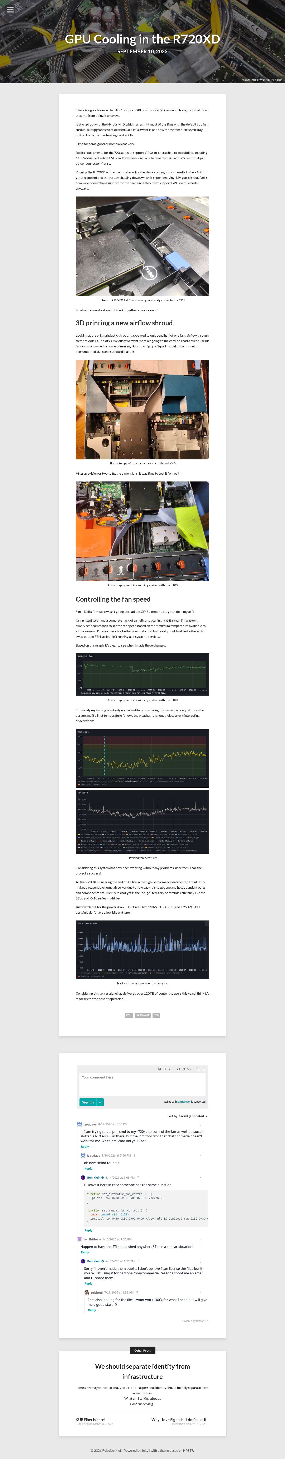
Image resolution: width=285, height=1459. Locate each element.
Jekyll (146, 1450)
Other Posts (142, 1350)
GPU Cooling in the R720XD (142, 38)
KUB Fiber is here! (90, 1419)
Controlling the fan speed (113, 599)
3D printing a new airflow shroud (124, 323)
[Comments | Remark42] (142, 1194)
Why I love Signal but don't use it (179, 1419)
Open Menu (10, 10)
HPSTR (188, 1450)
